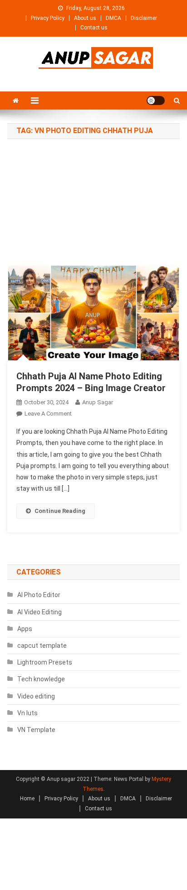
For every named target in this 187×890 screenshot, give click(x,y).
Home (27, 798)
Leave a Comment (48, 413)
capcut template (42, 645)
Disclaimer (144, 18)
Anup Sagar (97, 402)
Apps (24, 628)
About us (85, 18)
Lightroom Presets (44, 662)
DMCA (113, 18)
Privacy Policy (47, 18)
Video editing (36, 696)
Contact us (94, 27)
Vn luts (27, 713)
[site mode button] (156, 100)
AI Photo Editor (38, 594)
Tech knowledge (41, 679)
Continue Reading (59, 510)
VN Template (36, 729)
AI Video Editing (39, 612)
